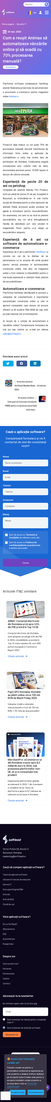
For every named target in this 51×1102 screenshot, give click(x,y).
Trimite (25, 563)
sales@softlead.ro (12, 333)
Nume (6, 456)
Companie (8, 500)
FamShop (40, 252)
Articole (6, 894)
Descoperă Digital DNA (13, 889)
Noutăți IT (21, 24)
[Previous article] (8, 388)
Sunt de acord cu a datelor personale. (24, 545)
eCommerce (11, 67)
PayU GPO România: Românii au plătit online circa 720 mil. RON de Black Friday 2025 (24, 694)
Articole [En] (8, 899)
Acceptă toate (18, 1092)
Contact (6, 983)
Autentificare (9, 939)
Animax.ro (14, 96)
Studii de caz (9, 904)
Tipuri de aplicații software (15, 875)
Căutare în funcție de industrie (16, 879)
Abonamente (9, 929)
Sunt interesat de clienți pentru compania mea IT (26, 1021)
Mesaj (6, 514)
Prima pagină (8, 24)
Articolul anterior (25, 382)
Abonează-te (12, 1034)
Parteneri (7, 969)
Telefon (7, 485)
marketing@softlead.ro (14, 856)
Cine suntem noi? (11, 964)
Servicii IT (7, 884)
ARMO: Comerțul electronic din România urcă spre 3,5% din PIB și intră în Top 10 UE (23, 624)
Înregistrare (8, 944)
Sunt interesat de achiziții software (23, 1028)
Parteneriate (8, 974)
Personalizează (36, 1092)
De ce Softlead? (10, 924)
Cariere (6, 978)
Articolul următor (26, 398)
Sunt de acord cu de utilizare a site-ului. (24, 536)
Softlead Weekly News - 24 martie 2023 (30, 388)
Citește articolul (16, 656)
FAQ (4, 934)
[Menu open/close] (47, 12)
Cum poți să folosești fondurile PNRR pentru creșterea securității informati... (21, 406)
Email (5, 471)
